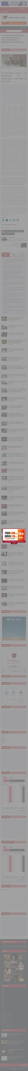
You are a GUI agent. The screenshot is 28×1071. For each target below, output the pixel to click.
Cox (2, 1010)
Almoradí (3, 994)
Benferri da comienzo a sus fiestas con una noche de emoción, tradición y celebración (17, 399)
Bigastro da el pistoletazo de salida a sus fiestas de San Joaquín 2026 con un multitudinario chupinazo (17, 390)
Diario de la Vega (13, 45)
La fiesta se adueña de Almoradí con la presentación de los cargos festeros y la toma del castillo (17, 430)
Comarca (3, 1021)
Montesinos (4, 1007)
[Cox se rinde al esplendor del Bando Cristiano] (4, 531)
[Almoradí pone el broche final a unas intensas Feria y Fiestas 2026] (4, 407)
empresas (20, 231)
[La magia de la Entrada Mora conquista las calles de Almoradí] (4, 423)
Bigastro (3, 996)
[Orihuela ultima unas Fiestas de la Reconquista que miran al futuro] (4, 588)
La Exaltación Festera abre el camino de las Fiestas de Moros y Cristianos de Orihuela (17, 595)
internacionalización (8, 233)
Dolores (3, 1005)
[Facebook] (1, 11)
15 (21, 899)
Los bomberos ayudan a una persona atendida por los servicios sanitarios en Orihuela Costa (12, 267)
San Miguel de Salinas (6, 1019)
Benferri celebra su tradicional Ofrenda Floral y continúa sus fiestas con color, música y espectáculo (17, 367)
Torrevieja (3, 991)
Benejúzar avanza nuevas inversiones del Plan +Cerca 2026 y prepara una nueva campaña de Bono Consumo (14, 289)
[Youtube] (4, 11)
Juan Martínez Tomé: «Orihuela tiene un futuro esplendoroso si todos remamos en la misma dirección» (17, 563)
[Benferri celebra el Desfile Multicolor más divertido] (4, 327)
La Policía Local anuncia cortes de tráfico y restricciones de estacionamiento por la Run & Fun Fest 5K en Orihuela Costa (14, 295)
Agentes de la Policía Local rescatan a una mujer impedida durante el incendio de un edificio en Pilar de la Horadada (13, 272)
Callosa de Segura (5, 1012)
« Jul (2, 910)
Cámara (7, 231)
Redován (3, 1001)
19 (10, 901)
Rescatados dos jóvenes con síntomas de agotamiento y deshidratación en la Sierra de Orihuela (13, 283)
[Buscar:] (14, 31)
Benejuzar (3, 1017)
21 (17, 901)
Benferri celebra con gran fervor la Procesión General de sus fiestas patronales (16, 350)
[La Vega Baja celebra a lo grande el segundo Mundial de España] (4, 506)
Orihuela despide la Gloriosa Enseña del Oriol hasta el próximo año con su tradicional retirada (17, 513)
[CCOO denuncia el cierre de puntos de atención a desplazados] (4, 1058)
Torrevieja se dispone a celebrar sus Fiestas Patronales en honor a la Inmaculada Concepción (16, 1042)
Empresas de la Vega (6, 1024)
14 (17, 899)
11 (6, 899)
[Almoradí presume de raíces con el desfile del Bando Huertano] (4, 448)
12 (10, 899)
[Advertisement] (14, 94)
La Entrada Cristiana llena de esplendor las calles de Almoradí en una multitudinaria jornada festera (16, 415)
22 (21, 901)
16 (24, 899)
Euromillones (4, 740)
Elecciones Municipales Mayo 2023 (8, 1026)
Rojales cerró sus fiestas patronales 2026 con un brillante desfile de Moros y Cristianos (17, 604)
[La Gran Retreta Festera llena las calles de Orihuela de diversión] (4, 471)
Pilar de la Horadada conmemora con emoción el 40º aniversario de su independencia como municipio (17, 439)
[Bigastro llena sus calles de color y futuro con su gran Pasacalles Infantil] (4, 376)
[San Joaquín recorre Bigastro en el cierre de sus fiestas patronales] (4, 334)
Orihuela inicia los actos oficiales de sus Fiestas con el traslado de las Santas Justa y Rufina (16, 538)
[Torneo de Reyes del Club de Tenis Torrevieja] (4, 1051)
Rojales (3, 998)
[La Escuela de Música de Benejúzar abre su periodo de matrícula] (4, 1035)
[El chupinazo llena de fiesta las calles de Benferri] (4, 383)
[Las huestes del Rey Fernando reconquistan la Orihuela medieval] (4, 463)
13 (14, 899)
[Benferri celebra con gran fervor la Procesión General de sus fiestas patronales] (4, 350)
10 (3, 899)
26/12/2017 (5, 45)
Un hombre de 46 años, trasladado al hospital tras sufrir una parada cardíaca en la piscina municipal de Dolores (13, 261)
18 (6, 901)
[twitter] (7, 11)
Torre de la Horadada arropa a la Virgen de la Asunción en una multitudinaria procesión (16, 318)
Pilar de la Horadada (5, 1014)
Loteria (3, 742)
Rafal (2, 1003)
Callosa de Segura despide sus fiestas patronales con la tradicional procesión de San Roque (17, 341)
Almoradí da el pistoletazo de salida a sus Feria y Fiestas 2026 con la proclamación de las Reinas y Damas (17, 455)
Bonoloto (3, 735)
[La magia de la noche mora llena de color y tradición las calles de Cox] (4, 581)
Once (2, 744)
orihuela (13, 231)
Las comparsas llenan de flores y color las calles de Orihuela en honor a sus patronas (17, 497)
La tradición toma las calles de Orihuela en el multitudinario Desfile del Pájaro (16, 522)
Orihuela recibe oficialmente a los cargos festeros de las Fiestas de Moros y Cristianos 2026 (16, 572)
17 (3, 901)
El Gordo (3, 739)
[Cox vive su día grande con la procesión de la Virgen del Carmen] (4, 546)
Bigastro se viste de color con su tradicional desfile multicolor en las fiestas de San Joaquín (16, 358)
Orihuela (3, 989)
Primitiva (3, 737)
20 (14, 901)
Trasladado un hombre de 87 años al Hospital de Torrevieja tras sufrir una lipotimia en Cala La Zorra (13, 278)
